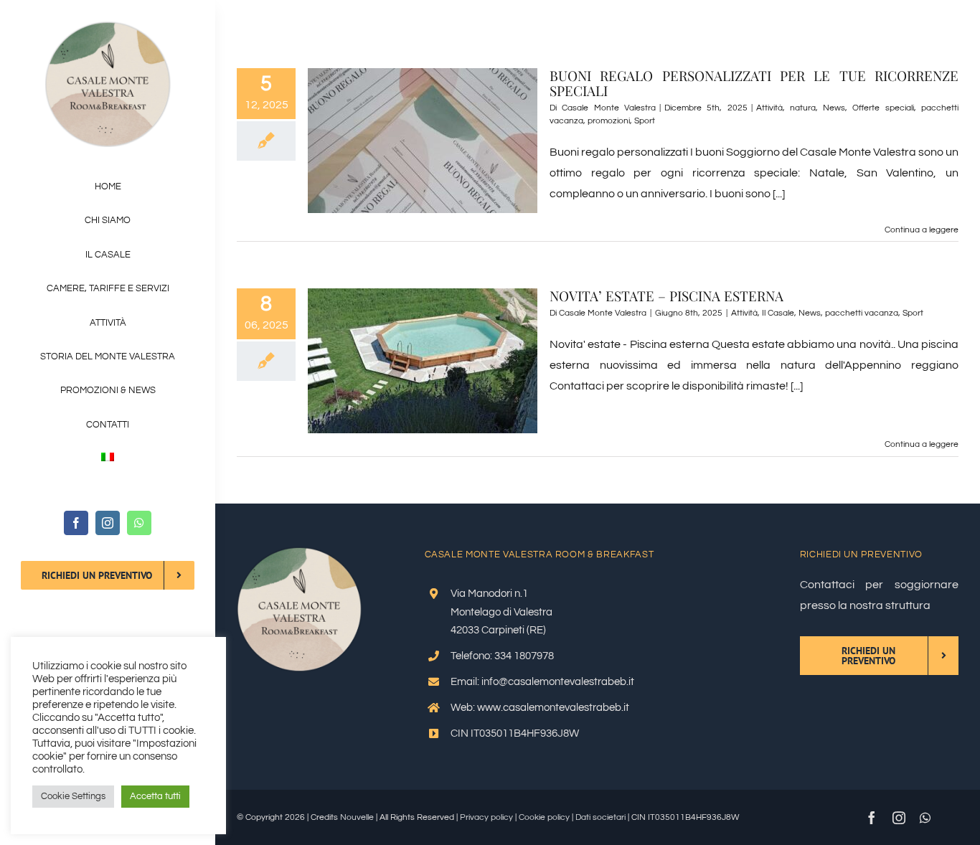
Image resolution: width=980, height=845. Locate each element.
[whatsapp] (139, 523)
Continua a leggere (921, 230)
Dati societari (600, 817)
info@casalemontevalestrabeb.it (557, 681)
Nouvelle (357, 817)
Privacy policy (486, 817)
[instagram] (107, 523)
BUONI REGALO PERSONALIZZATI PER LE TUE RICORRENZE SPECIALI (754, 83)
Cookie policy (544, 817)
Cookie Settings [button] (73, 796)
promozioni (609, 121)
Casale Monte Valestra (609, 108)
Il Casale (778, 313)
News (834, 108)
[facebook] (76, 523)
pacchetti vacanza (861, 313)
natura (803, 108)
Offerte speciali (882, 108)
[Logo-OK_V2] (108, 27)
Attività (769, 108)
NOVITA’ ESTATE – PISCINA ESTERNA (666, 295)
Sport (644, 121)
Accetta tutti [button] (155, 796)
